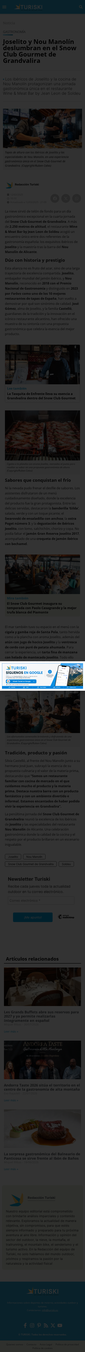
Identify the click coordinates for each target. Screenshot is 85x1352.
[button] (79, 666)
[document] (42, 676)
